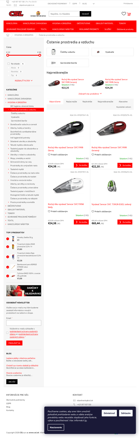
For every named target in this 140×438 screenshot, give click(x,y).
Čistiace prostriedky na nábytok (23, 198)
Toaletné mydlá (17, 169)
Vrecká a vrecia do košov (21, 180)
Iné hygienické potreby (20, 137)
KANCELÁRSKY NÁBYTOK (18, 224)
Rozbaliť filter (22, 80)
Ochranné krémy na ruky (21, 162)
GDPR (74, 3)
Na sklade (17, 63)
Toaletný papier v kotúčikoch (22, 191)
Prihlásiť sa (14, 343)
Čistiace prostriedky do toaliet (23, 176)
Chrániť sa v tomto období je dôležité (22, 365)
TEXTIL (11, 220)
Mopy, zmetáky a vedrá (20, 158)
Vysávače (15, 117)
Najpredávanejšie (105, 101)
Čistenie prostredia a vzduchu (23, 109)
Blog (84, 3)
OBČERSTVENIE (14, 206)
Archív (11, 381)
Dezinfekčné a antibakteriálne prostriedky (23, 132)
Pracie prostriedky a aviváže (22, 202)
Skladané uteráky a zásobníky (23, 141)
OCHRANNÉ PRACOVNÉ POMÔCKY (22, 217)
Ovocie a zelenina (14, 373)
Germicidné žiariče (19, 120)
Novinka (16, 71)
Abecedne (123, 101)
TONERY (11, 213)
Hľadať (85, 14)
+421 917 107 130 (84, 404)
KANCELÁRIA (13, 95)
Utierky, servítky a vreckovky (22, 184)
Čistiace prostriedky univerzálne (24, 187)
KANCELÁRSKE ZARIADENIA (19, 98)
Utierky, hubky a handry (20, 128)
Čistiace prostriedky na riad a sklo (24, 173)
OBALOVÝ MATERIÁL (16, 209)
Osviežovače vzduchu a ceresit (23, 124)
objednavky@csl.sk (85, 400)
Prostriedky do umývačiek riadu (23, 165)
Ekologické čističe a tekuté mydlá (24, 195)
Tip (14, 75)
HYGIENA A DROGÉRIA (17, 102)
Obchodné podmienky (57, 3)
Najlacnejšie (71, 101)
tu (85, 420)
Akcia (15, 67)
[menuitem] (12, 23)
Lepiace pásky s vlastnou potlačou (20, 358)
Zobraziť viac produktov (89, 93)
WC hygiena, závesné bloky (22, 106)
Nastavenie (56, 427)
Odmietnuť (109, 413)
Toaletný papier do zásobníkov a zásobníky (24, 149)
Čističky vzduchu (18, 113)
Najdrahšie (87, 101)
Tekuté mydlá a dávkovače (21, 145)
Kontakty (10, 410)
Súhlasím (126, 413)
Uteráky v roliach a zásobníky (23, 154)
